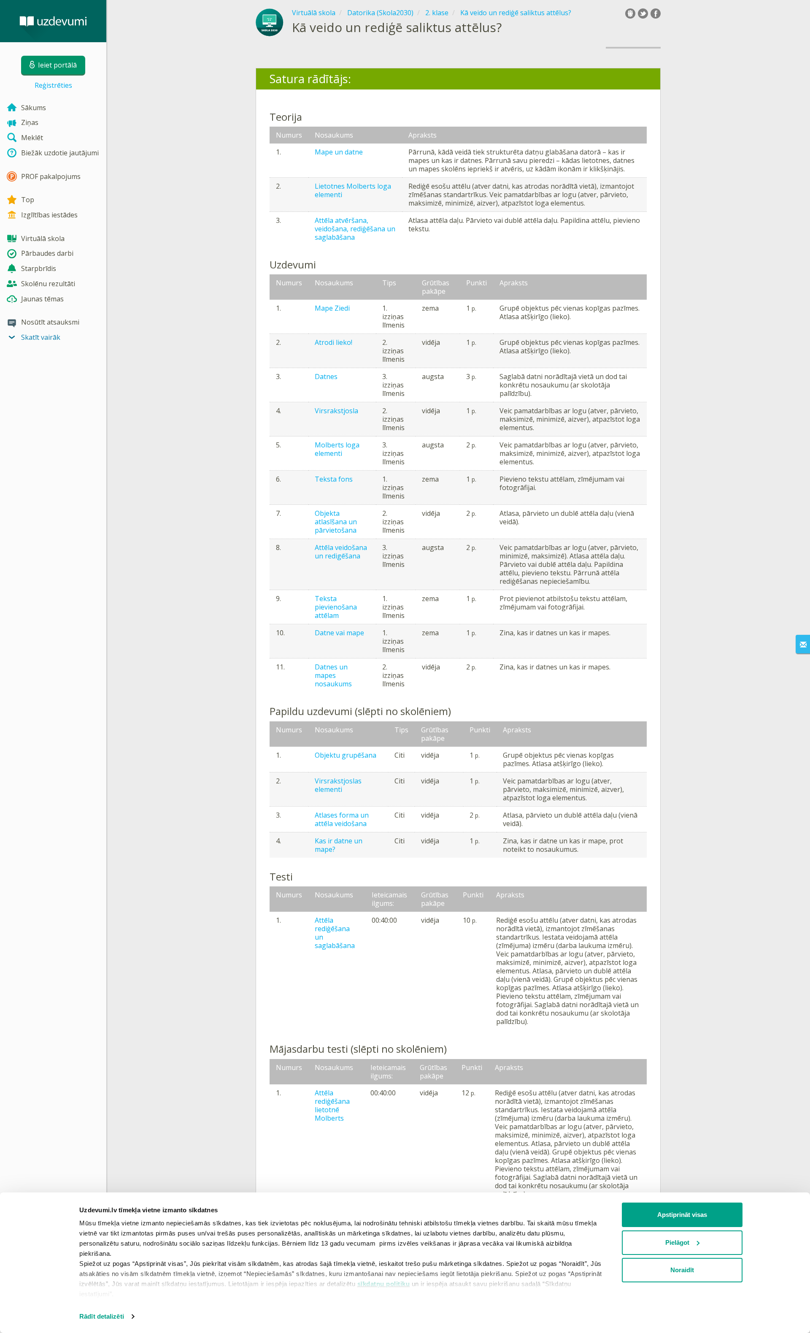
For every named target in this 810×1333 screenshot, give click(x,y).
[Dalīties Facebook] (656, 13)
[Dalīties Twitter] (643, 13)
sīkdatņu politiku (383, 1283)
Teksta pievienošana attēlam (336, 607)
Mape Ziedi (332, 308)
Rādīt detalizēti (101, 1316)
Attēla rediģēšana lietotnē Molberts (332, 1105)
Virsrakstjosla (336, 410)
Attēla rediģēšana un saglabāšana (335, 933)
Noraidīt (682, 1269)
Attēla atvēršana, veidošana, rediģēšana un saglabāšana (355, 229)
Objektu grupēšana (345, 755)
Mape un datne (339, 152)
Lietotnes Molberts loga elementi (353, 190)
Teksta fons (334, 479)
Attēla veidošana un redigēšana (341, 552)
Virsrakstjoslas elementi (338, 785)
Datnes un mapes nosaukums (333, 675)
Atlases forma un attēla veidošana (342, 819)
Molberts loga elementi (337, 449)
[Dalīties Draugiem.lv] (630, 13)
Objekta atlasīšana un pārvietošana (336, 522)
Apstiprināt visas (682, 1214)
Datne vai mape (339, 632)
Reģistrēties (53, 85)
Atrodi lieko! (333, 342)
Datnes (326, 376)
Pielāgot (677, 1242)
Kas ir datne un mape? (338, 845)
